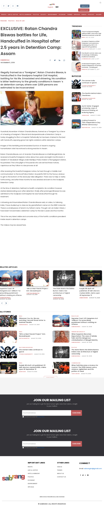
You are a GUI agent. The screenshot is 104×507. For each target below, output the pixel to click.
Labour (74, 100)
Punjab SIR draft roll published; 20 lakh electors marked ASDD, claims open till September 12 (32, 367)
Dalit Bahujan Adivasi (74, 86)
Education (85, 49)
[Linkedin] (59, 60)
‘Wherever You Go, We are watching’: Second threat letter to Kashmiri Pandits (32, 320)
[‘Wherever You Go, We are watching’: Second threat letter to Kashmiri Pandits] (8, 321)
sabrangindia (5, 298)
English (50, 7)
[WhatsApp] (13, 6)
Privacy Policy (40, 417)
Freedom (3, 21)
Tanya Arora (76, 373)
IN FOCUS (76, 76)
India (83, 37)
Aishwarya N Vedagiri (88, 98)
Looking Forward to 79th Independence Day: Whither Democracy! (91, 122)
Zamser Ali (5, 60)
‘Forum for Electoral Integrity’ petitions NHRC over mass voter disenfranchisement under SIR (91, 33)
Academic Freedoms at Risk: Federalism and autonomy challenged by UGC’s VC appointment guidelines (91, 44)
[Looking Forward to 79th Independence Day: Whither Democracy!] (76, 123)
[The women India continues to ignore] (76, 84)
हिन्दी (57, 7)
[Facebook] (4, 6)
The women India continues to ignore (89, 82)
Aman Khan (84, 298)
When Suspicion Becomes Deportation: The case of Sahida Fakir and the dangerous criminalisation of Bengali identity (85, 337)
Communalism (86, 58)
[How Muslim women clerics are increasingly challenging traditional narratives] (76, 55)
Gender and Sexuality (78, 332)
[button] (100, 2)
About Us (85, 6)
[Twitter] (8, 6)
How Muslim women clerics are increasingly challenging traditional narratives (91, 55)
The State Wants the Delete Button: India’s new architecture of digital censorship (85, 352)
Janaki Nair (85, 115)
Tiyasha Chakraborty (89, 85)
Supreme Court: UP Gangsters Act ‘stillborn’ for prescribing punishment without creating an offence (85, 321)
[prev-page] (2, 303)
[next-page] (6, 303)
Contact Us (84, 10)
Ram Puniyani (86, 127)
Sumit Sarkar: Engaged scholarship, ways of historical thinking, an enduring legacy (90, 109)
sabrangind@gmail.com (93, 468)
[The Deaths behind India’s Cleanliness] (76, 96)
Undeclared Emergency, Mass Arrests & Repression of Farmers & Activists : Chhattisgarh (91, 65)
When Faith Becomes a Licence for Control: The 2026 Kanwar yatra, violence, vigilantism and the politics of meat (85, 368)
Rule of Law (20, 21)
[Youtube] (17, 6)
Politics (11, 21)
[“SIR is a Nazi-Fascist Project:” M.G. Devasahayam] (38, 278)
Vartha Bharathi (33, 293)
